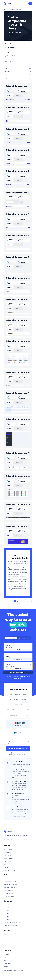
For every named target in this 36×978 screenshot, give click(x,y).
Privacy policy (8, 963)
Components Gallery (23, 771)
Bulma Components (9, 890)
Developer (12, 638)
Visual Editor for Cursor (10, 911)
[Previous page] (13, 601)
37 (28, 601)
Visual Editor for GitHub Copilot (12, 914)
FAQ (5, 937)
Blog (5, 957)
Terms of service (8, 960)
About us (6, 954)
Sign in (25, 754)
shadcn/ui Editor (8, 867)
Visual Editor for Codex (10, 908)
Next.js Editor (7, 861)
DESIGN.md (7, 940)
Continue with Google (19, 694)
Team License (25, 638)
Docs (5, 934)
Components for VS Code (11, 925)
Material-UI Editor (8, 858)
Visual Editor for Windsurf (10, 916)
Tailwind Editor (8, 849)
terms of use (18, 741)
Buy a (18, 748)
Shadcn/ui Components (10, 887)
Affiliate (6, 946)
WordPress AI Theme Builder (12, 922)
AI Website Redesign (9, 870)
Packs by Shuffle (8, 893)
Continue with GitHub (19, 699)
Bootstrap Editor (8, 852)
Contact (6, 943)
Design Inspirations (9, 896)
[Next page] (31, 601)
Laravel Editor (7, 864)
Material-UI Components (10, 884)
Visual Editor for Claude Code (12, 905)
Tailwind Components (9, 878)
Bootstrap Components (10, 881)
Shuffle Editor (22, 768)
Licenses (6, 966)
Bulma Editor (7, 855)
